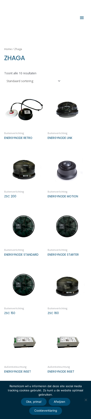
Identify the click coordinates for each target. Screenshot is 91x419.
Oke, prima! (33, 401)
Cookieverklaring (45, 410)
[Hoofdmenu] (82, 18)
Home (8, 49)
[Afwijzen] (86, 400)
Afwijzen (59, 401)
